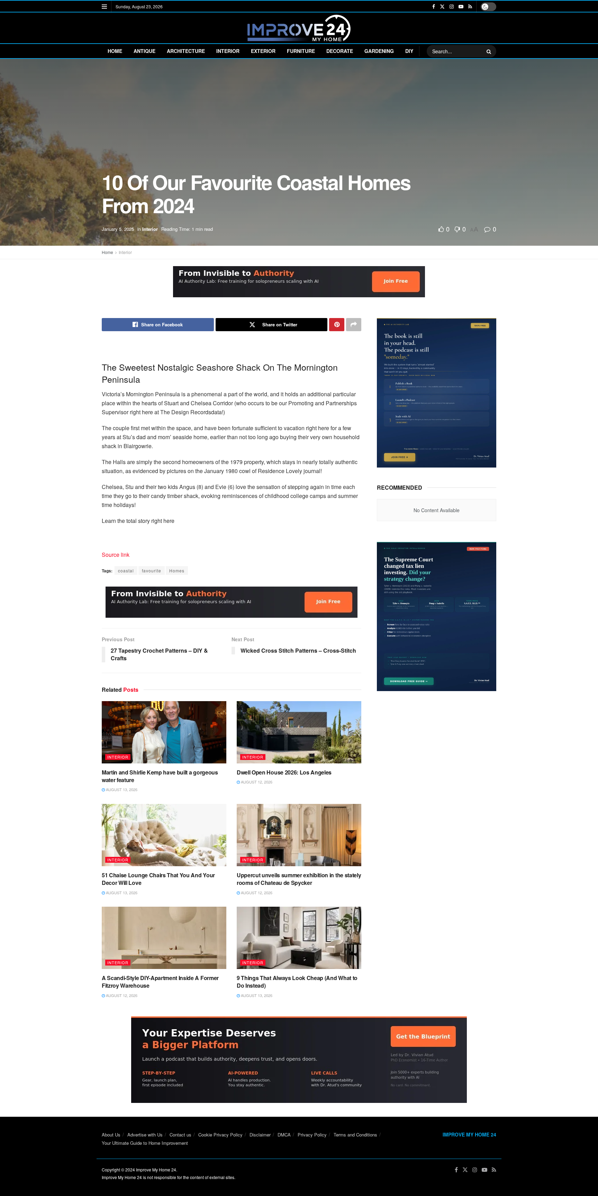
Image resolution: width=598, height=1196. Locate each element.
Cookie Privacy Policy (220, 1134)
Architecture (186, 50)
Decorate (339, 50)
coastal (126, 570)
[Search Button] (489, 51)
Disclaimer (260, 1134)
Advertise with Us (145, 1134)
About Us (111, 1134)
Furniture (301, 50)
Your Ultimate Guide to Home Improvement (145, 1143)
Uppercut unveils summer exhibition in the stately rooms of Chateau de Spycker (299, 879)
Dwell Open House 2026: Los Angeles (284, 772)
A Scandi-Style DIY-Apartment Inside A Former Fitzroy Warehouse (160, 981)
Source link (115, 555)
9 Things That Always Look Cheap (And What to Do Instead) (297, 981)
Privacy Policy (312, 1134)
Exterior (263, 50)
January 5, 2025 (118, 229)
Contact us (180, 1134)
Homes (176, 570)
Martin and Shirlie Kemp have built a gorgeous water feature (160, 776)
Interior (227, 50)
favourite (151, 570)
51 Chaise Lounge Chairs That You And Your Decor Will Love (158, 879)
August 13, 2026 (121, 789)
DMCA (284, 1134)
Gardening (379, 50)
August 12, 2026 (256, 782)
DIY (409, 50)
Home (115, 50)
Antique (144, 50)
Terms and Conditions (355, 1134)
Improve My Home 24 (156, 1169)
